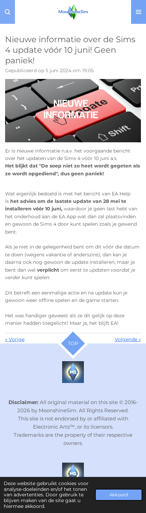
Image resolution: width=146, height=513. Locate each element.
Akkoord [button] (118, 494)
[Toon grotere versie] (73, 110)
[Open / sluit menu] (138, 12)
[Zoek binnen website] (7, 12)
